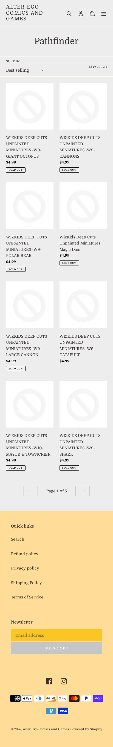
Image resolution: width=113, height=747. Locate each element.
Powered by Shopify (86, 729)
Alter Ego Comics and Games (24, 13)
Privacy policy (25, 568)
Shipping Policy (26, 582)
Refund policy (24, 554)
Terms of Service (27, 597)
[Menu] (103, 13)
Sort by (13, 61)
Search (17, 539)
